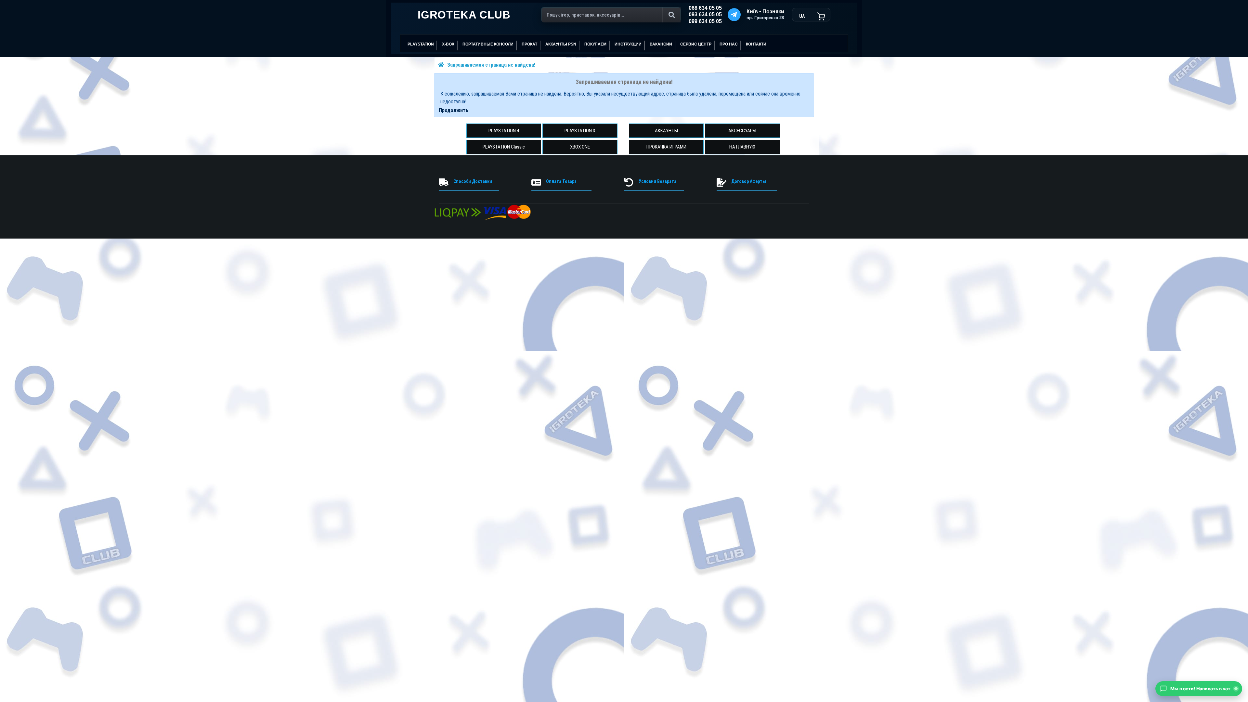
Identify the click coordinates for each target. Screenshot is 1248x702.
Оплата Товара (561, 181)
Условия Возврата (657, 181)
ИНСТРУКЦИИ (628, 44)
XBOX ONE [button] (580, 147)
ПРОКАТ (529, 44)
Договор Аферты (748, 181)
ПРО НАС (729, 44)
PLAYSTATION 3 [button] (580, 131)
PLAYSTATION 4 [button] (503, 131)
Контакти (756, 44)
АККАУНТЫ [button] (666, 131)
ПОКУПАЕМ (595, 44)
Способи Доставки (472, 181)
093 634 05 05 (705, 14)
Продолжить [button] (453, 110)
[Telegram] (734, 14)
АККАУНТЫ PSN (560, 44)
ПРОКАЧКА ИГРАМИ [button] (666, 147)
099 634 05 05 (705, 21)
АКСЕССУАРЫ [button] (742, 131)
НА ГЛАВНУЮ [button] (742, 147)
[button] (1198, 688)
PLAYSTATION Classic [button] (504, 147)
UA (802, 16)
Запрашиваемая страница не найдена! (491, 65)
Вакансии (661, 44)
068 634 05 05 (705, 8)
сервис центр (695, 44)
